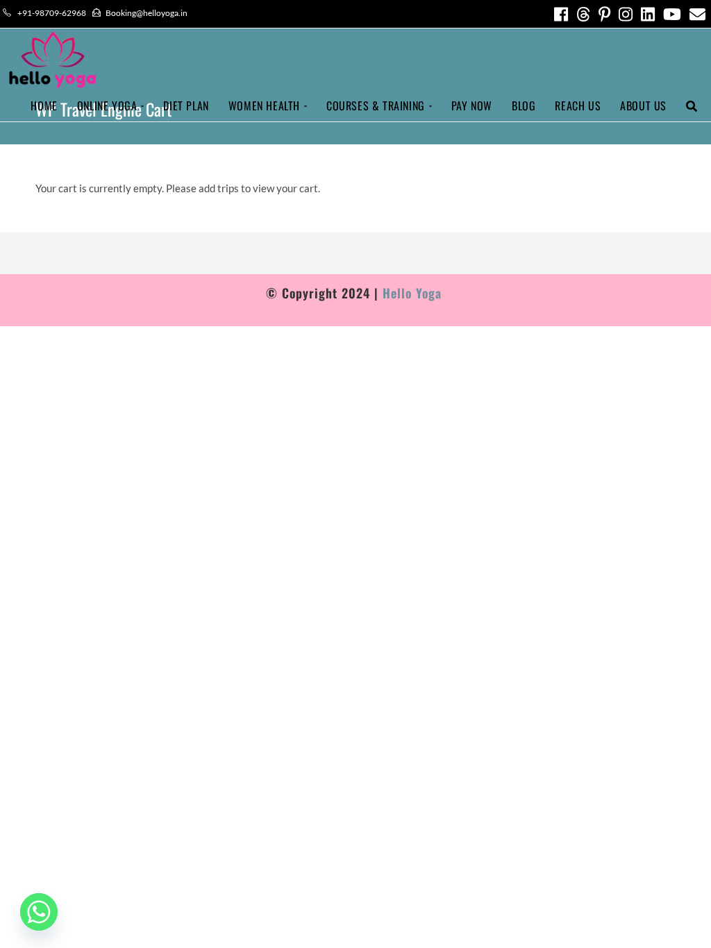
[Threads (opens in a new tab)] (583, 14)
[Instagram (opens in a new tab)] (625, 14)
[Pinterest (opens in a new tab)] (604, 14)
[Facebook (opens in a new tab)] (561, 14)
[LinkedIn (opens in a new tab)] (648, 14)
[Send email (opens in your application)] (695, 14)
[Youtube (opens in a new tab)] (672, 14)
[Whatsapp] (39, 912)
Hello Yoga (414, 293)
